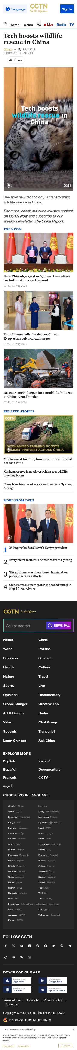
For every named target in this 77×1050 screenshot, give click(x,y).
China (28, 25)
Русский (44, 761)
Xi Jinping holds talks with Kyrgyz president (38, 547)
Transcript (46, 731)
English (9, 761)
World (8, 649)
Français (10, 777)
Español (9, 769)
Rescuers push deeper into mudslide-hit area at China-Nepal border (38, 394)
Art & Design (13, 713)
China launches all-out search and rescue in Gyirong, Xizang (38, 486)
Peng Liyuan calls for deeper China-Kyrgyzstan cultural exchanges (31, 336)
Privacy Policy (8, 1046)
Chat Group (47, 722)
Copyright (32, 1000)
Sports (8, 685)
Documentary (49, 695)
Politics (44, 649)
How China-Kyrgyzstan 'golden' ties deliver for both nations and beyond (37, 278)
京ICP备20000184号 (51, 1013)
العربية (8, 786)
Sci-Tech (45, 658)
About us (12, 1004)
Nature (8, 676)
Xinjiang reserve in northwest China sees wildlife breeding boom (36, 473)
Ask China (46, 740)
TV (72, 24)
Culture (44, 667)
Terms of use (12, 1000)
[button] (9, 185)
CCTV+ (44, 777)
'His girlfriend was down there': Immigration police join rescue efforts (38, 574)
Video (7, 722)
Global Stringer (15, 704)
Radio (61, 24)
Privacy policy (53, 1000)
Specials (10, 731)
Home (14, 25)
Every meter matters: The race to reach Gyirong (40, 560)
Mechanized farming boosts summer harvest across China (38, 461)
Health (8, 667)
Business (10, 658)
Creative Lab (48, 704)
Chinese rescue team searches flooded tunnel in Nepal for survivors (40, 587)
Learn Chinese (14, 740)
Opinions (10, 695)
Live (49, 24)
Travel (43, 676)
